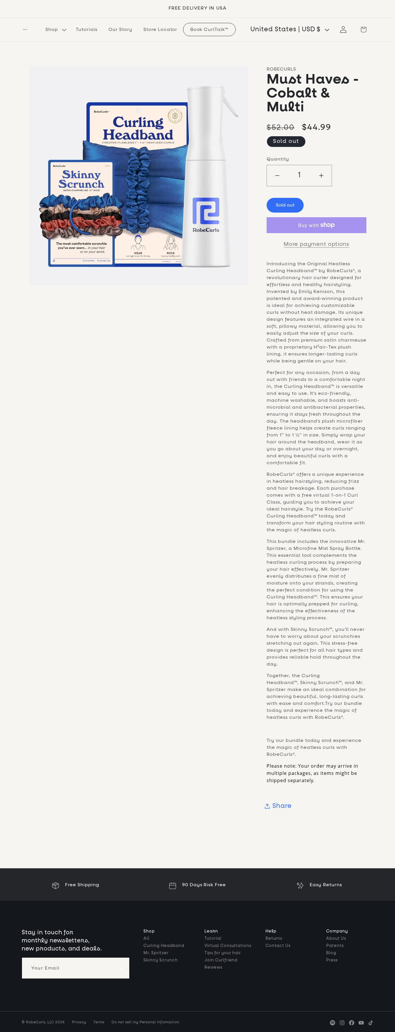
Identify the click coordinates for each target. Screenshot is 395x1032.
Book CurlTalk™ (209, 29)
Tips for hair (222, 953)
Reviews (213, 967)
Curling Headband (163, 946)
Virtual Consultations (227, 946)
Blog (331, 953)
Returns (274, 939)
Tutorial (213, 939)
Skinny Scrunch (160, 960)
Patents (335, 946)
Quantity (278, 159)
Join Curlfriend (220, 960)
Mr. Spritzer (156, 953)
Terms (98, 1022)
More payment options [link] (316, 244)
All (146, 939)
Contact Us (278, 946)
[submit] (119, 968)
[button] (55, 29)
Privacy (79, 1022)
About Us (336, 939)
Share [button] (282, 806)
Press (332, 960)
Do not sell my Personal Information (146, 1022)
